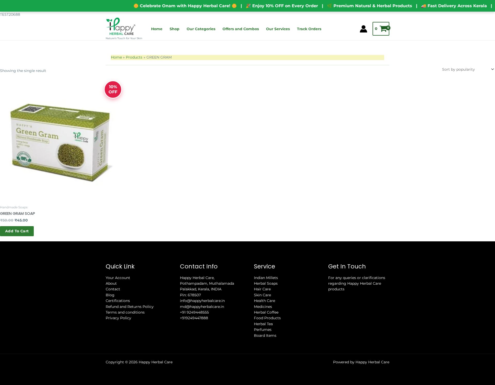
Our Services (278, 29)
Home (156, 29)
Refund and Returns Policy (130, 306)
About (111, 283)
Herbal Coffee (266, 312)
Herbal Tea (263, 324)
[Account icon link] (363, 29)
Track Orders (309, 29)
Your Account (118, 277)
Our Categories (201, 29)
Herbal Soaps (266, 283)
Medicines (263, 306)
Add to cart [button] (17, 231)
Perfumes (262, 329)
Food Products (267, 318)
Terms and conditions (125, 312)
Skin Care (262, 295)
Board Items (265, 335)
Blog (110, 295)
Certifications (118, 300)
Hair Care (262, 289)
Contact (113, 289)
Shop (174, 29)
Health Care (264, 300)
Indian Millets (266, 277)
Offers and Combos (240, 29)
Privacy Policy (118, 318)
